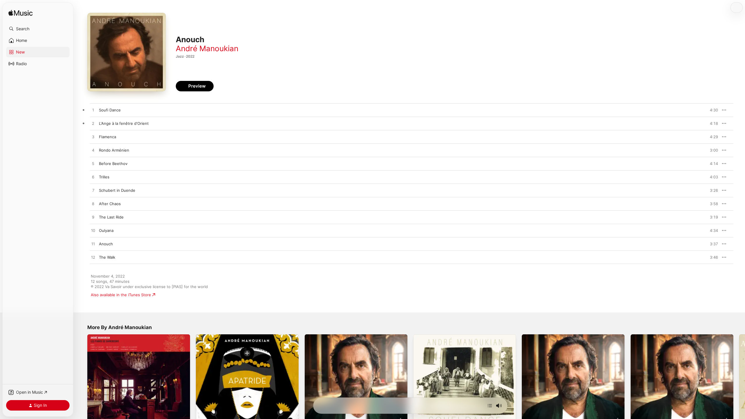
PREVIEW (711, 110)
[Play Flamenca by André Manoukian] (93, 137)
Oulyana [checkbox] (106, 230)
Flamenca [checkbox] (107, 136)
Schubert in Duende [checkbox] (117, 190)
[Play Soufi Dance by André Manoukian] (93, 110)
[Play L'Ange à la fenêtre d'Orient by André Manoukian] (93, 123)
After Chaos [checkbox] (110, 203)
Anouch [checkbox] (106, 244)
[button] (37, 29)
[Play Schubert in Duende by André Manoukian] (93, 190)
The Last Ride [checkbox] (111, 217)
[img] (20, 13)
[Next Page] (739, 385)
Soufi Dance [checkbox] (110, 110)
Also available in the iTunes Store (121, 294)
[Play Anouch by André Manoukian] (93, 244)
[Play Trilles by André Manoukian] (93, 177)
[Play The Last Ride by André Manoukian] (93, 217)
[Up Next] (489, 406)
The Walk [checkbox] (107, 257)
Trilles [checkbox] (104, 177)
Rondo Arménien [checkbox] (114, 150)
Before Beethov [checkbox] (113, 163)
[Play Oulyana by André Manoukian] (93, 230)
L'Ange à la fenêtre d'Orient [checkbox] (124, 123)
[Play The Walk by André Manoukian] (93, 257)
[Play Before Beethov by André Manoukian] (93, 163)
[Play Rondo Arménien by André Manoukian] (93, 150)
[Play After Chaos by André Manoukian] (93, 204)
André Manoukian (207, 48)
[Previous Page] (81, 385)
